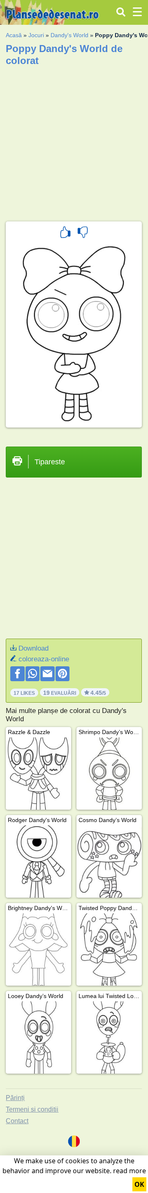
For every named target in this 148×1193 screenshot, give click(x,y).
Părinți (15, 1097)
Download (33, 648)
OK (139, 1184)
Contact (17, 1120)
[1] (65, 233)
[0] (82, 233)
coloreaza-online (43, 659)
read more (129, 1170)
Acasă (14, 35)
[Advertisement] (74, 141)
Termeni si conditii (32, 1109)
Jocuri (36, 35)
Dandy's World (69, 35)
